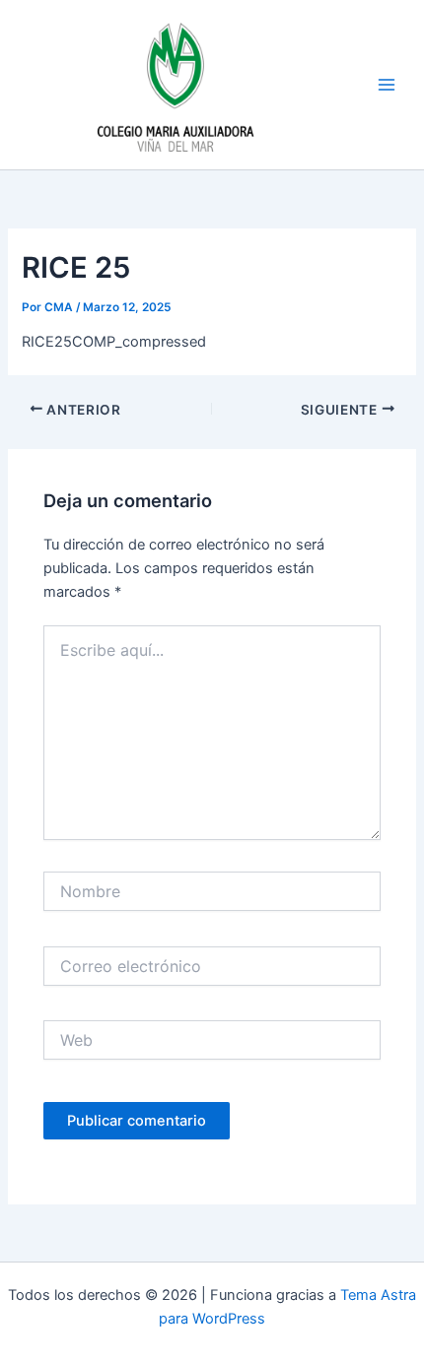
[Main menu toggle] (386, 84)
